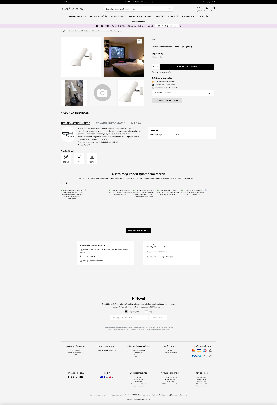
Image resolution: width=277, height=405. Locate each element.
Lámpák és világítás (67, 31)
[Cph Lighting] (160, 40)
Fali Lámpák (88, 31)
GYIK (75, 355)
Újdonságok (188, 16)
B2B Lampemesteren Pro (170, 384)
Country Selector (138, 386)
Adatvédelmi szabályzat (138, 384)
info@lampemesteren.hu (93, 260)
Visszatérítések (138, 355)
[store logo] (72, 8)
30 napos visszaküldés (170, 352)
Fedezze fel (148, 26)
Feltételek (138, 381)
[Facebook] (68, 377)
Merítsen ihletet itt (137, 230)
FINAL (166, 26)
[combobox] (139, 8)
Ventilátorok (118, 16)
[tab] (77, 123)
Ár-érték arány (201, 381)
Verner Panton (201, 379)
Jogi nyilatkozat (138, 379)
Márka (136, 123)
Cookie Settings (170, 379)
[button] (74, 93)
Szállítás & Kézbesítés (138, 350)
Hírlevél (170, 350)
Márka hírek (170, 381)
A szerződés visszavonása (138, 357)
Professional (138, 21)
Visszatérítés (138, 352)
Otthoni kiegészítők (202, 384)
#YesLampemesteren (170, 377)
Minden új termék (201, 386)
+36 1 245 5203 (90, 256)
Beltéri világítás (78, 31)
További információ (111, 123)
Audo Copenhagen (201, 377)
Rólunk (138, 377)
